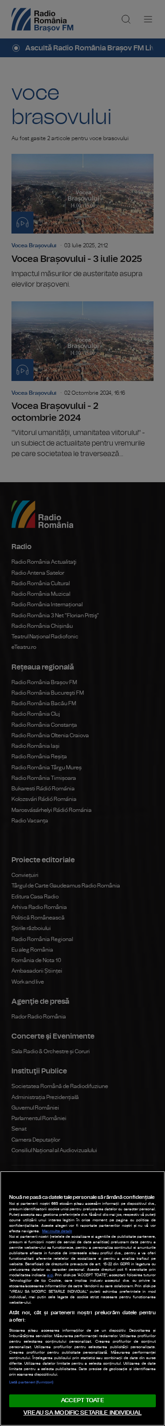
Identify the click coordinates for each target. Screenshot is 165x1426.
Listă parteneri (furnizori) (31, 1382)
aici (50, 1275)
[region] (82, 1298)
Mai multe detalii (57, 1231)
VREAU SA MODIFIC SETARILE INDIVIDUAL (82, 1413)
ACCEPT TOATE (82, 1401)
